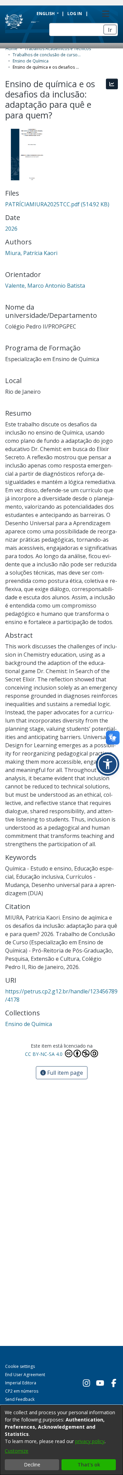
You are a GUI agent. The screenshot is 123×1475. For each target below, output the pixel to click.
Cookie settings (20, 1366)
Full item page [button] (64, 1072)
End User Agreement (25, 1375)
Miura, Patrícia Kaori (31, 253)
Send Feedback (20, 1399)
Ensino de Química (31, 61)
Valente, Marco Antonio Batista (45, 285)
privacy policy (90, 1441)
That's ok (89, 1464)
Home (11, 48)
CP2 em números (21, 1391)
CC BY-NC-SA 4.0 (44, 1054)
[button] (108, 764)
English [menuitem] (46, 13)
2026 (11, 228)
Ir (110, 30)
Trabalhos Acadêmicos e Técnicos (58, 48)
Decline (32, 1464)
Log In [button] (75, 13)
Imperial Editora (20, 1383)
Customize (16, 1451)
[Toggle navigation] (105, 13)
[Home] (27, 21)
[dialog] (61, 1440)
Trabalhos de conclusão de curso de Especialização (47, 55)
